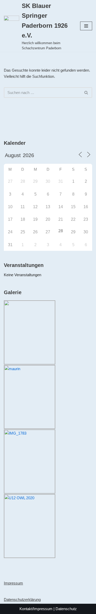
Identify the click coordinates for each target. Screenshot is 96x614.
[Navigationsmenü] (86, 26)
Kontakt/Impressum (35, 609)
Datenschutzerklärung (22, 599)
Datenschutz (66, 609)
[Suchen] (86, 92)
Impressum (13, 583)
